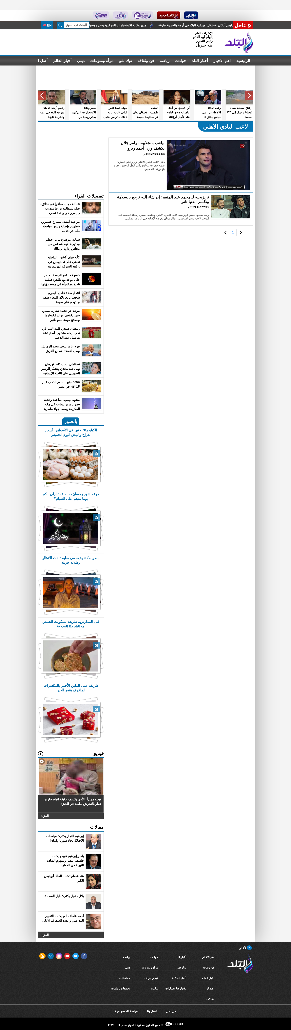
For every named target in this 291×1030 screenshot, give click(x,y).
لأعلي (243, 948)
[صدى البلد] (238, 42)
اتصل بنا (152, 1011)
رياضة (165, 60)
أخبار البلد (200, 60)
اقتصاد (210, 988)
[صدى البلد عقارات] (120, 15)
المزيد (45, 816)
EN (49, 25)
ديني (81, 60)
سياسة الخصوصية (126, 1011)
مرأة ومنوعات (102, 60)
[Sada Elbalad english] (101, 15)
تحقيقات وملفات (120, 988)
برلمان (154, 988)
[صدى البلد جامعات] (142, 15)
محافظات (124, 978)
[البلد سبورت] (168, 15)
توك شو (125, 60)
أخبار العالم (62, 60)
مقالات (210, 999)
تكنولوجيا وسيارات (175, 988)
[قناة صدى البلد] (191, 15)
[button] (249, 95)
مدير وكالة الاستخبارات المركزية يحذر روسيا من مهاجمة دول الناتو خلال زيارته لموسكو (157, 25)
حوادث (180, 60)
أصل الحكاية (179, 978)
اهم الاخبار (222, 60)
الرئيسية (243, 60)
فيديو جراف (151, 978)
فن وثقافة (146, 60)
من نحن (171, 1011)
